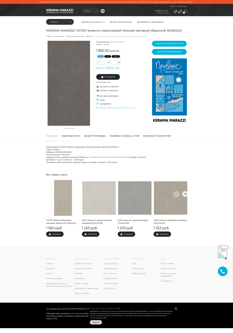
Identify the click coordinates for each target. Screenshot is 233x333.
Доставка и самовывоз (109, 96)
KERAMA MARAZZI (117, 42)
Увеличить (70, 128)
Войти (173, 6)
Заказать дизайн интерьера (169, 52)
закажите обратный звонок (162, 2)
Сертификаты (105, 104)
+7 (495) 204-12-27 (143, 2)
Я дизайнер (172, 264)
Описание (52, 136)
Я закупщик (186, 264)
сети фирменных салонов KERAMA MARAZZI (108, 157)
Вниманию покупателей (157, 136)
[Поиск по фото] (103, 11)
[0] (175, 13)
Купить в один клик (103, 82)
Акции (102, 100)
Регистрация (182, 6)
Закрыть (95, 322)
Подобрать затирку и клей (124, 136)
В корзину (109, 77)
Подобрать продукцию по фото (169, 44)
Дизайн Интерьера (95, 136)
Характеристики (71, 136)
